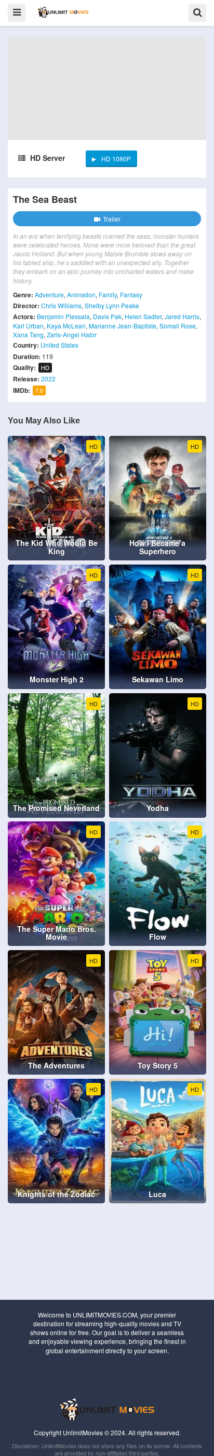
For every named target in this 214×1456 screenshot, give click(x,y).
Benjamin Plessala (63, 316)
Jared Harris (182, 316)
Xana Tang (28, 334)
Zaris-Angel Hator (72, 334)
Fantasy (131, 294)
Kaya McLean (66, 325)
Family (108, 294)
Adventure (49, 294)
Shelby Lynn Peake (112, 305)
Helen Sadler (143, 316)
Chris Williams (61, 305)
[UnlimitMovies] (63, 12)
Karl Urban (28, 325)
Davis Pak (107, 316)
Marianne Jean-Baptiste (122, 325)
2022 (48, 378)
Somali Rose (177, 325)
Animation (81, 294)
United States (59, 344)
